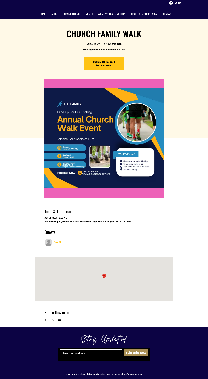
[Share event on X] (52, 320)
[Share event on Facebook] (45, 320)
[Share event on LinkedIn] (59, 320)
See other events (104, 65)
